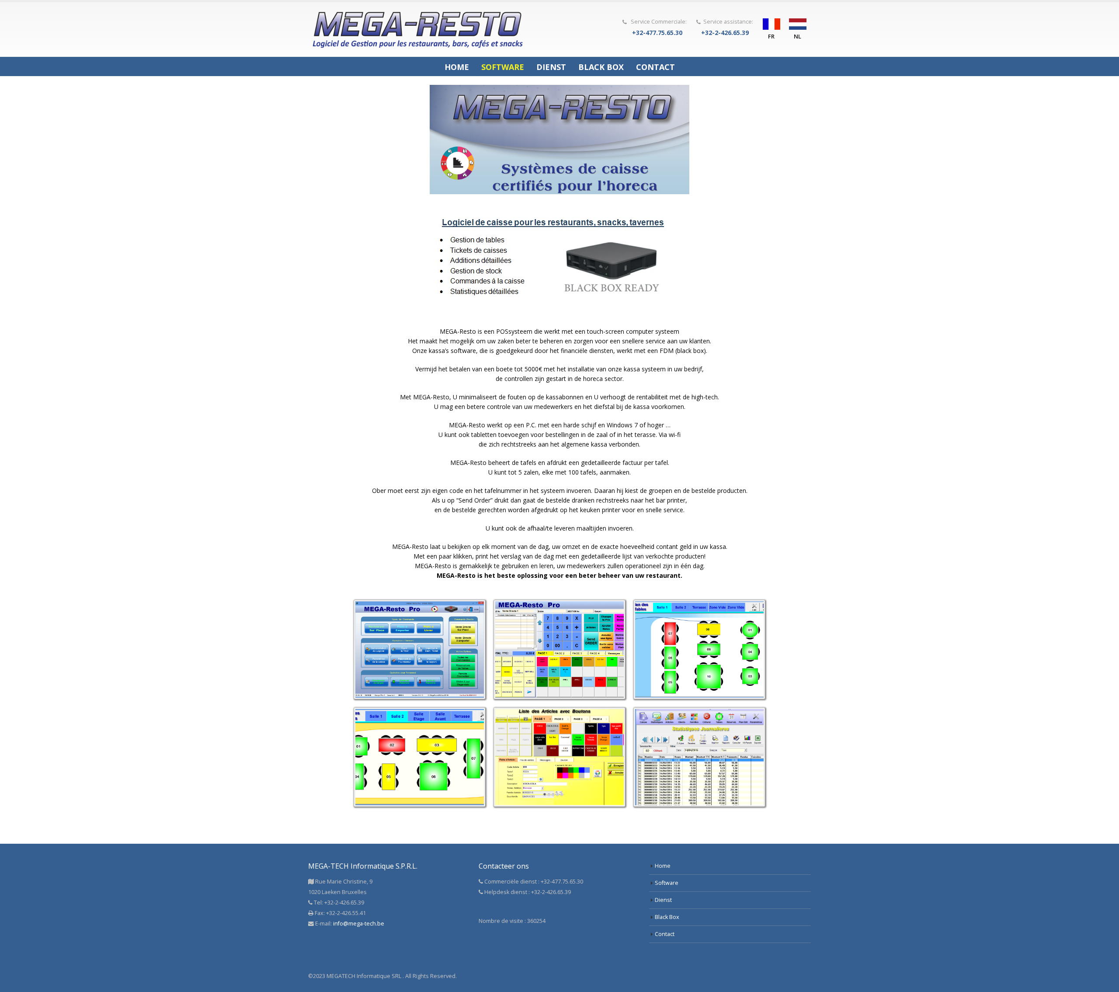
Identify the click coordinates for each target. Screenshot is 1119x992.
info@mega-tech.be (358, 923)
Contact (655, 67)
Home (457, 67)
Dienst (551, 67)
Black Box (601, 67)
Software (502, 67)
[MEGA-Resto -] (417, 29)
